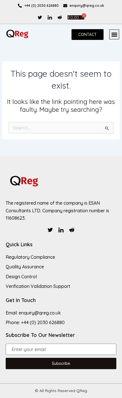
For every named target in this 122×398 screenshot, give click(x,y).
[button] (114, 34)
